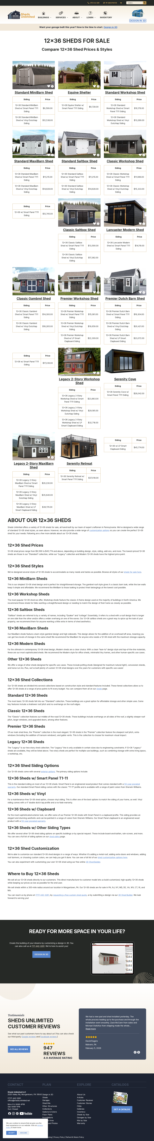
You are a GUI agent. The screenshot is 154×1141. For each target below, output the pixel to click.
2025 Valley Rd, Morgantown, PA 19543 (25, 1103)
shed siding (54, 836)
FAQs (79, 1115)
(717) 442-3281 (94, 3)
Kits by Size (82, 1129)
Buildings (43, 17)
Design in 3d (41, 954)
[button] (91, 1038)
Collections (47, 1118)
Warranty (81, 1132)
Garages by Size (84, 1126)
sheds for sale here (132, 572)
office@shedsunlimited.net (19, 1109)
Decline (23, 1133)
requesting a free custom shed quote (70, 895)
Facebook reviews (48, 1046)
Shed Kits (46, 1112)
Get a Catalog (122, 1118)
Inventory (106, 17)
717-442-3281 (38, 946)
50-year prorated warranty (33, 821)
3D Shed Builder (93, 862)
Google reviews (29, 1046)
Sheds (45, 1106)
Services (61, 17)
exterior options (48, 772)
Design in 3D (47, 1103)
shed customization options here (112, 857)
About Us (81, 1103)
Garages (45, 1109)
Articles (80, 1106)
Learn (90, 17)
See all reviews (19, 1058)
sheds (99, 689)
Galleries (80, 1118)
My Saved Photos (111, 3)
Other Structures (49, 1115)
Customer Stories (84, 1112)
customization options (99, 530)
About (76, 17)
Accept (11, 1133)
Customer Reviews (85, 1109)
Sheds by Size (83, 1123)
